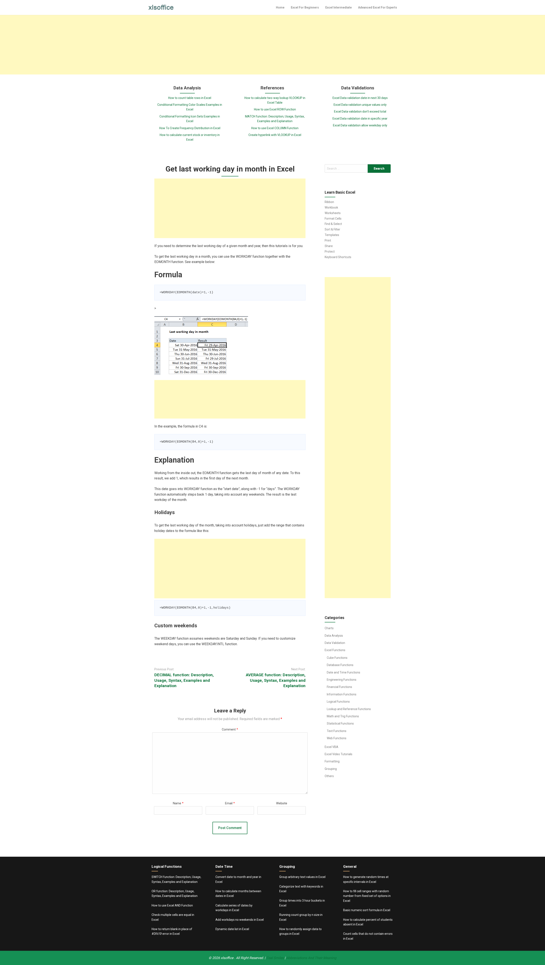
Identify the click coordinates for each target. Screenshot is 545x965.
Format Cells (333, 218)
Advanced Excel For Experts (377, 7)
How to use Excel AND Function (172, 905)
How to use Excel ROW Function (275, 109)
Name (178, 803)
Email (230, 803)
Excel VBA (331, 747)
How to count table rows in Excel (189, 98)
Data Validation (335, 643)
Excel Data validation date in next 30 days (360, 98)
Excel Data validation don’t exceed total (360, 111)
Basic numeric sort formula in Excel (366, 910)
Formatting (332, 761)
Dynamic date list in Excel (232, 929)
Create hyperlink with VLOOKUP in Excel (274, 135)
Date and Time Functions (343, 672)
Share (329, 246)
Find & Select (333, 224)
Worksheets (333, 213)
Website (281, 803)
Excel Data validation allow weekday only (360, 125)
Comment (230, 729)
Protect (330, 251)
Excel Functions (335, 650)
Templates (332, 235)
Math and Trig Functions (343, 716)
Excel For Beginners (305, 7)
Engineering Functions (341, 679)
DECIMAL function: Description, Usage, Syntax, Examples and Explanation (184, 680)
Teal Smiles (275, 958)
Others (329, 776)
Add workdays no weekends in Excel (239, 919)
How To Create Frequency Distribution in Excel (189, 128)
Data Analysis (334, 635)
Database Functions (340, 665)
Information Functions (341, 694)
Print (328, 240)
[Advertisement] (272, 44)
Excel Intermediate (338, 7)
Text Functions (336, 731)
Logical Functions (338, 701)
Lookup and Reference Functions (349, 709)
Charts (329, 628)
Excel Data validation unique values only (360, 104)
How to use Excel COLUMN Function (274, 128)
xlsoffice (227, 958)
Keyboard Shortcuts (338, 257)
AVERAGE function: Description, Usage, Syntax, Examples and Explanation (275, 680)
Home (280, 7)
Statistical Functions (340, 723)
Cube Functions (337, 657)
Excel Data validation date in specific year (360, 118)
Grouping (331, 769)
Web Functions (336, 738)
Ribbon (329, 202)
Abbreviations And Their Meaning (311, 958)
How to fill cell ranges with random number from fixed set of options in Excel (367, 895)
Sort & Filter (332, 229)
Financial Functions (339, 687)
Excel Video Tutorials (338, 754)
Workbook (331, 207)
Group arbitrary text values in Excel (302, 877)
